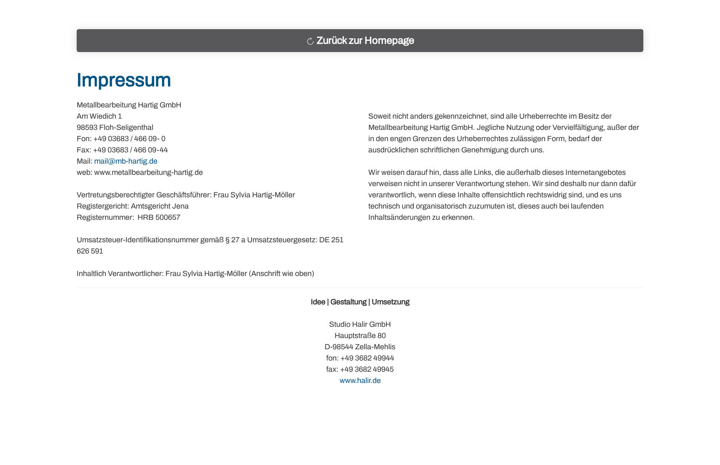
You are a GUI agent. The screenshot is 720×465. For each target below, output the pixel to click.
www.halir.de (360, 380)
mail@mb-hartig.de (126, 161)
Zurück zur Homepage (365, 40)
